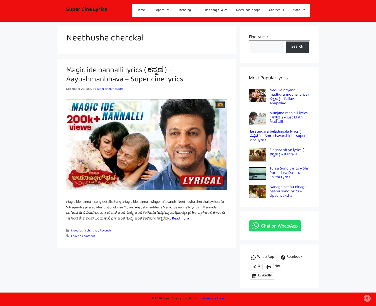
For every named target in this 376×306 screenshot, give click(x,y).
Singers (159, 11)
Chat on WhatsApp (279, 226)
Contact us (276, 11)
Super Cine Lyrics (86, 11)
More (296, 11)
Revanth (105, 231)
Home (141, 11)
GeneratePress (214, 299)
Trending (184, 11)
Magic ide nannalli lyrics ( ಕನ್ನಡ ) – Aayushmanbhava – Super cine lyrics (124, 76)
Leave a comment (83, 236)
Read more (180, 219)
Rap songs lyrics (216, 11)
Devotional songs (248, 11)
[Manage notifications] (367, 298)
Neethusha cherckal (84, 231)
